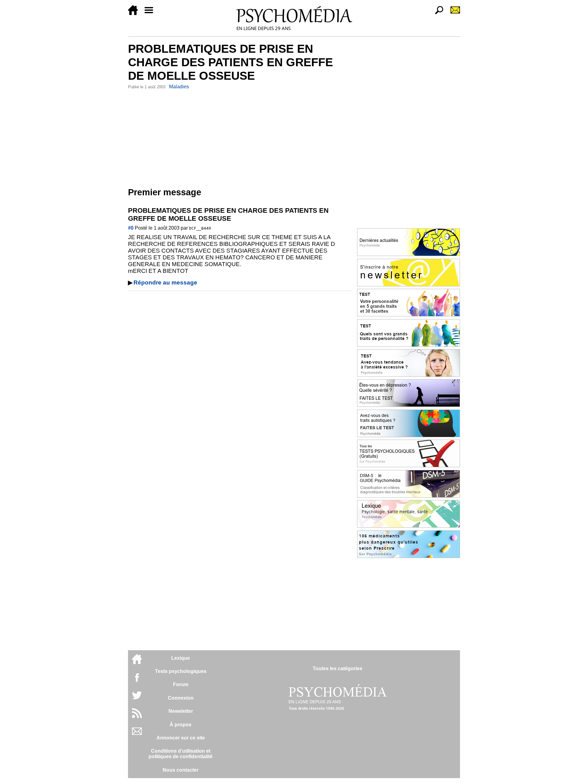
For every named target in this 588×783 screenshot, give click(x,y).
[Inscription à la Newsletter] (452, 13)
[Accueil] (135, 13)
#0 (131, 228)
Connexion (181, 698)
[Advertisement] (239, 137)
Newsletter (180, 711)
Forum (180, 684)
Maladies (179, 86)
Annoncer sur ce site (180, 737)
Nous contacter (180, 770)
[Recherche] (436, 13)
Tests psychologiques (180, 671)
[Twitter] (137, 698)
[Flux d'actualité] (137, 716)
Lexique (180, 658)
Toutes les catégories (337, 668)
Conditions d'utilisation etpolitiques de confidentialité (181, 753)
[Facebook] (137, 680)
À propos (180, 724)
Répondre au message (165, 282)
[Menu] (151, 13)
